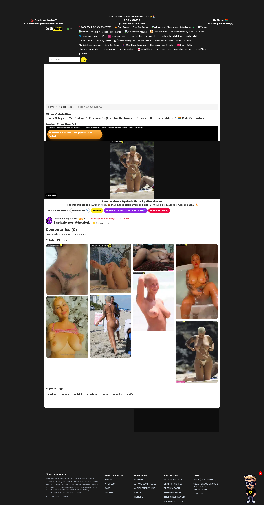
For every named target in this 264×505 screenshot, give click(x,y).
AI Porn (138, 479)
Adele (169, 118)
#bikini (78, 394)
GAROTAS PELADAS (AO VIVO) (95, 27)
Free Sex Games (140, 27)
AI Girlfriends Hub (144, 488)
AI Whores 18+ (118, 36)
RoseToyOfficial (103, 41)
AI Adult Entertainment (90, 45)
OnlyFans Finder (89, 36)
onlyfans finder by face (181, 32)
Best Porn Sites (126, 49)
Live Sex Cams (112, 45)
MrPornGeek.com (173, 501)
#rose (117, 201)
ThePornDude (160, 32)
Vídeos (203, 27)
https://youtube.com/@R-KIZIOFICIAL (110, 218)
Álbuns (143, 32)
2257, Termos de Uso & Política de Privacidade (205, 487)
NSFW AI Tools (183, 41)
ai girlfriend (201, 49)
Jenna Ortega (55, 118)
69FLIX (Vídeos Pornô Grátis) (107, 32)
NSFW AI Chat (136, 36)
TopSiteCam (109, 49)
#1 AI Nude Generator (136, 45)
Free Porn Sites (173, 479)
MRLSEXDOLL (85, 41)
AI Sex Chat (151, 36)
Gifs (103, 36)
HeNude (138, 497)
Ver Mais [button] (144, 41)
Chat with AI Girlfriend (89, 49)
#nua (137, 201)
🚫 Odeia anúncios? (43, 20)
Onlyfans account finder (162, 45)
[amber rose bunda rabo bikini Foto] (110, 326)
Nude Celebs (192, 36)
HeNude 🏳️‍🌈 (220, 20)
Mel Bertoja (76, 118)
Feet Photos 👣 (80, 210)
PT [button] (71, 29)
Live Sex (200, 32)
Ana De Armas (122, 118)
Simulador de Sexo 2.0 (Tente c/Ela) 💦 (126, 210)
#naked (52, 394)
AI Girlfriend (146, 49)
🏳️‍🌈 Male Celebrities (191, 118)
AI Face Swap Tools (145, 484)
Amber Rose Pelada (58, 210)
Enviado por (72, 222)
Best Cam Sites (163, 49)
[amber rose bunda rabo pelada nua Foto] (110, 269)
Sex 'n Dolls (186, 45)
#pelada (127, 201)
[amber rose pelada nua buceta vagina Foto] (67, 269)
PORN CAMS (132, 20)
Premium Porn (172, 488)
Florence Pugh (99, 118)
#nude (65, 394)
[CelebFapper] (55, 29)
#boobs (117, 394)
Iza (159, 118)
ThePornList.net (173, 492)
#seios (157, 201)
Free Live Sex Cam (183, 49)
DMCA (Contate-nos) (204, 479)
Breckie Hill (144, 118)
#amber (106, 201)
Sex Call (139, 492)
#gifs (130, 394)
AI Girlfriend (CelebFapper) (180, 27)
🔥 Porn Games (122, 27)
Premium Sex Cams (163, 41)
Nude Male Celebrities (171, 36)
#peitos (147, 201)
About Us (198, 494)
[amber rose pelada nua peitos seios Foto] (153, 257)
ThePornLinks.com (174, 497)
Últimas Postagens (125, 41)
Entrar (83, 54)
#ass (105, 394)
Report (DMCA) (160, 210)
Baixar (96, 210)
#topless (92, 394)
